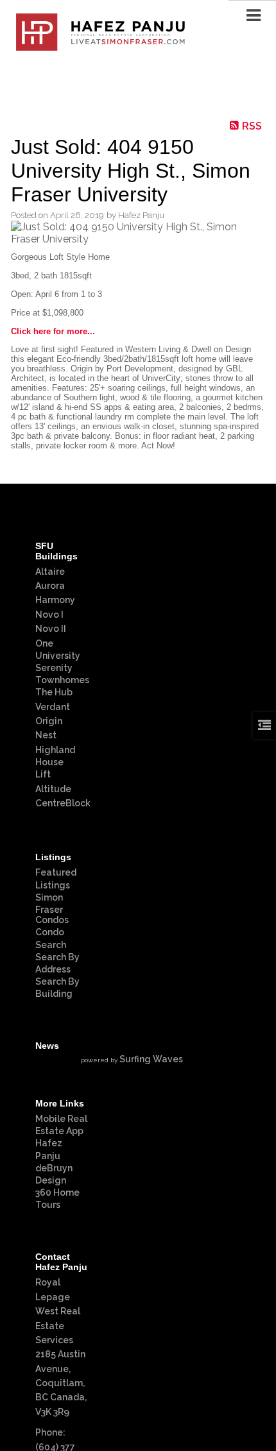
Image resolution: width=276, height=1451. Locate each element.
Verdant (52, 707)
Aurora (50, 586)
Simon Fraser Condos (52, 908)
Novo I (49, 614)
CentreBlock (63, 803)
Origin (48, 721)
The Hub (54, 692)
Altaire (50, 571)
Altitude (53, 789)
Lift (43, 774)
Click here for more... (53, 331)
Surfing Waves (151, 1059)
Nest (45, 735)
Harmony (55, 600)
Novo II (50, 629)
